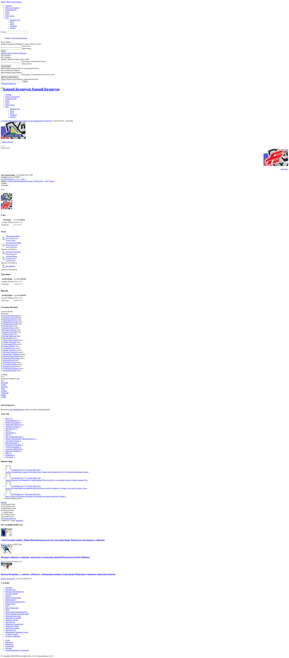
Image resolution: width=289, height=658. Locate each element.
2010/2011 (48, 121)
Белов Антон (8, 334)
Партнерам (9, 646)
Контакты (19, 520)
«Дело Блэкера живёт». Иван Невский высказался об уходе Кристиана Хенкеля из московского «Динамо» (53, 540)
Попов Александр (10, 350)
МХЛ (12, 24)
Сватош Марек (11, 256)
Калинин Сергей (9, 370)
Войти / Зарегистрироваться (16, 38)
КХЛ (7, 12)
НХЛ (7, 14)
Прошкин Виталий (11, 245)
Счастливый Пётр (10, 344)
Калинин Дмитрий (9, 332)
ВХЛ (12, 22)
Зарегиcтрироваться (14, 2)
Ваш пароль (26, 48)
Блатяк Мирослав (11, 254)
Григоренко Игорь (13, 236)
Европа (13, 28)
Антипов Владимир (13, 243)
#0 (18, 379)
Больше (4, 502)
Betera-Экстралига (12, 8)
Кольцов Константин (11, 356)
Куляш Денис (8, 326)
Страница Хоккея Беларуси (11, 121)
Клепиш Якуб (8, 360)
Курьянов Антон (9, 366)
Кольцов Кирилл (8, 328)
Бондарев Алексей (9, 330)
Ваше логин (26, 64)
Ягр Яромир (10, 266)
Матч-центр (10, 16)
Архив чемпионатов (36, 121)
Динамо (8, 6)
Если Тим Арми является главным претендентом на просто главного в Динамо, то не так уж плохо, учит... (46, 488)
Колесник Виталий (10, 316)
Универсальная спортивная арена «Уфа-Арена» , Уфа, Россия (30, 181)
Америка (13, 26)
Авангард (284, 169)
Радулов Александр (13, 252)
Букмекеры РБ (10, 10)
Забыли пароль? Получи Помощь (14, 53)
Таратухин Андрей (12, 238)
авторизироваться (17, 409)
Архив (25, 121)
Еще (7, 18)
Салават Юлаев (7, 142)
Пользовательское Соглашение (17, 650)
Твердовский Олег (11, 247)
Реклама (8, 648)
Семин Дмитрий (9, 342)
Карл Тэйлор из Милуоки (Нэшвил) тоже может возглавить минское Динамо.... (36, 496)
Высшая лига (15, 20)
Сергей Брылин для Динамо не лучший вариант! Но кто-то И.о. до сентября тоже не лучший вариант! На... (46, 480)
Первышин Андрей (10, 322)
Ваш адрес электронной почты (34, 61)
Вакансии (9, 644)
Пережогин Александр (12, 354)
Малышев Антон (11, 258)
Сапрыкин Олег (9, 348)
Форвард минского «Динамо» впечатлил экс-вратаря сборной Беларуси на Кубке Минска (45, 557)
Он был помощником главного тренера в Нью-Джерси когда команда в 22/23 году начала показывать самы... (47, 472)
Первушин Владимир (11, 358)
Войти (3, 2)
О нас (7, 640)
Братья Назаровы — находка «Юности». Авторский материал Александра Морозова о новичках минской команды (58, 574)
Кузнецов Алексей (10, 318)
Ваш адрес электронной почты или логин (38, 75)
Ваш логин (26, 46)
